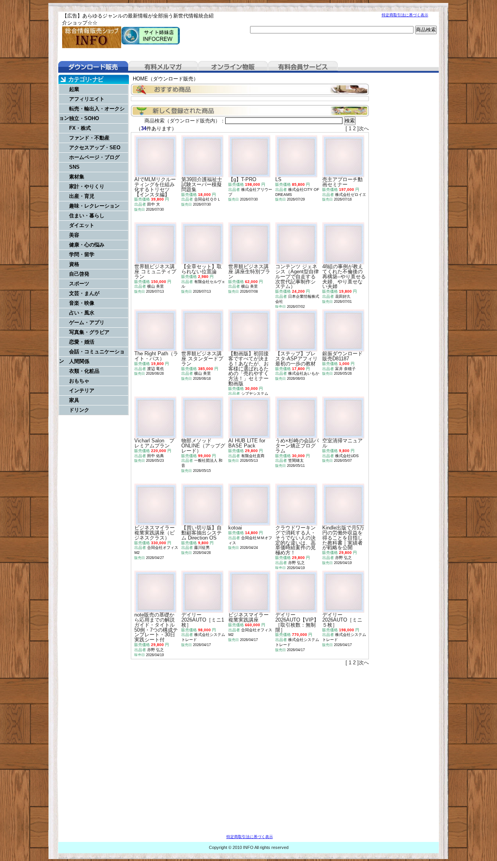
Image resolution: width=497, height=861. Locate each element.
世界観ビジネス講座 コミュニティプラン (155, 271)
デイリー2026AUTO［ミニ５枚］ (342, 620)
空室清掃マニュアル (342, 443)
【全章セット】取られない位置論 (201, 269)
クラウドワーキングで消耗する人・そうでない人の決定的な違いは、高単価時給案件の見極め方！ (295, 540)
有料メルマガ (163, 67)
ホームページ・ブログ (94, 157)
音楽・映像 (81, 303)
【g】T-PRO (242, 179)
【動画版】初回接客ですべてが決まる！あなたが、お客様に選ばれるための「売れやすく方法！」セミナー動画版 (248, 368)
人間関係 (79, 361)
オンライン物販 (233, 67)
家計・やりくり (86, 186)
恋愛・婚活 (81, 342)
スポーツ (79, 283)
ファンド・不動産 (89, 138)
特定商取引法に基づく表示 (405, 15)
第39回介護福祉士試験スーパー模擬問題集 (201, 184)
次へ (364, 128)
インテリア (81, 390)
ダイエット (81, 225)
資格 (74, 264)
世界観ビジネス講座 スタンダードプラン (202, 359)
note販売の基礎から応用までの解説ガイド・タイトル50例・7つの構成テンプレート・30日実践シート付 (156, 627)
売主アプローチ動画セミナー (342, 181)
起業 (74, 89)
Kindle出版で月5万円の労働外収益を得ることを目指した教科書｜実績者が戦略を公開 (343, 537)
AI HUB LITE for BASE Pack (246, 443)
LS (278, 179)
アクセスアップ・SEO (94, 147)
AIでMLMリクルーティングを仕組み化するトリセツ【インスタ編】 (155, 186)
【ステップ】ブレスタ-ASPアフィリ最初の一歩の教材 (296, 359)
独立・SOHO (84, 118)
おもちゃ (79, 381)
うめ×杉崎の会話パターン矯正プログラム (297, 446)
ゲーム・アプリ (86, 322)
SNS (74, 167)
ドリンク (79, 410)
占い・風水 (81, 313)
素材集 (76, 177)
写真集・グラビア (89, 332)
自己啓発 (79, 274)
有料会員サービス (303, 67)
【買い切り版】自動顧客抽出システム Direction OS (201, 533)
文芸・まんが (84, 293)
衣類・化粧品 (84, 371)
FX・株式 (80, 128)
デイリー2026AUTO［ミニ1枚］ (202, 620)
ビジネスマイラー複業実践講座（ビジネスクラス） (154, 533)
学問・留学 (81, 254)
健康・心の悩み (86, 245)
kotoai (235, 528)
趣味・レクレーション (94, 206)
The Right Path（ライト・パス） (156, 356)
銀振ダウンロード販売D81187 (342, 356)
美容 (74, 235)
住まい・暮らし (86, 215)
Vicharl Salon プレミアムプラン (154, 443)
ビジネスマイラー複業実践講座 (248, 617)
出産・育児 (81, 196)
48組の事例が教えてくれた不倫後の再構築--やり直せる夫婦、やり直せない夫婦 (344, 276)
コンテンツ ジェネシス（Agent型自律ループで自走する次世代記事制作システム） (297, 276)
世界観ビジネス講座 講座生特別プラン (249, 271)
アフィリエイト (86, 99)
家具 (74, 400)
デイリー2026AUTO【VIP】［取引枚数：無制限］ (297, 622)
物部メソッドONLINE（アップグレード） (203, 446)
